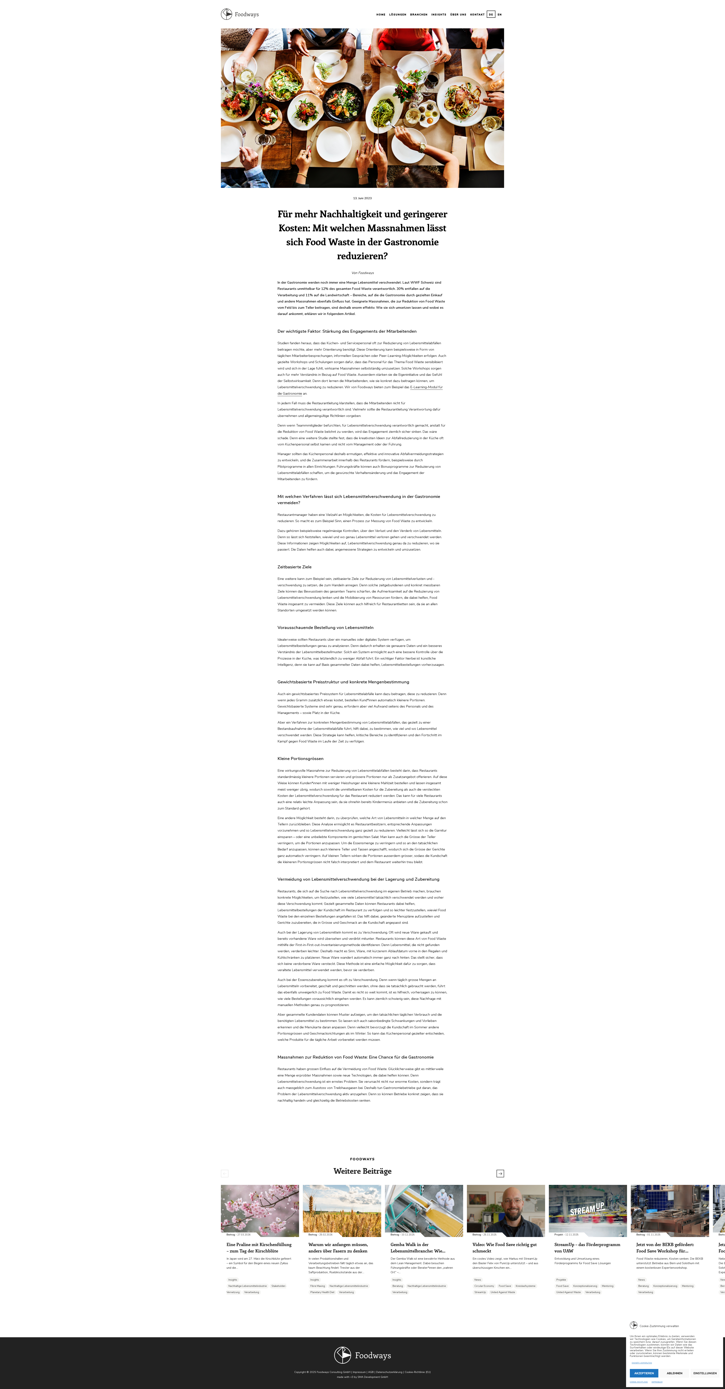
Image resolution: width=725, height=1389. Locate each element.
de (491, 14)
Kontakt (477, 14)
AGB (371, 1372)
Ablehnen (674, 1373)
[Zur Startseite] (240, 14)
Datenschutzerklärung (389, 1372)
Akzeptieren (644, 1373)
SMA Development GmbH (373, 1377)
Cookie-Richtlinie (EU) (418, 1372)
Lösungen (397, 14)
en (500, 14)
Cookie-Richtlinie (639, 1382)
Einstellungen (705, 1373)
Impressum (657, 1382)
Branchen (419, 14)
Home (381, 14)
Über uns (458, 14)
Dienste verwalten (642, 1363)
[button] (224, 1173)
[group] (260, 1243)
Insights (439, 14)
